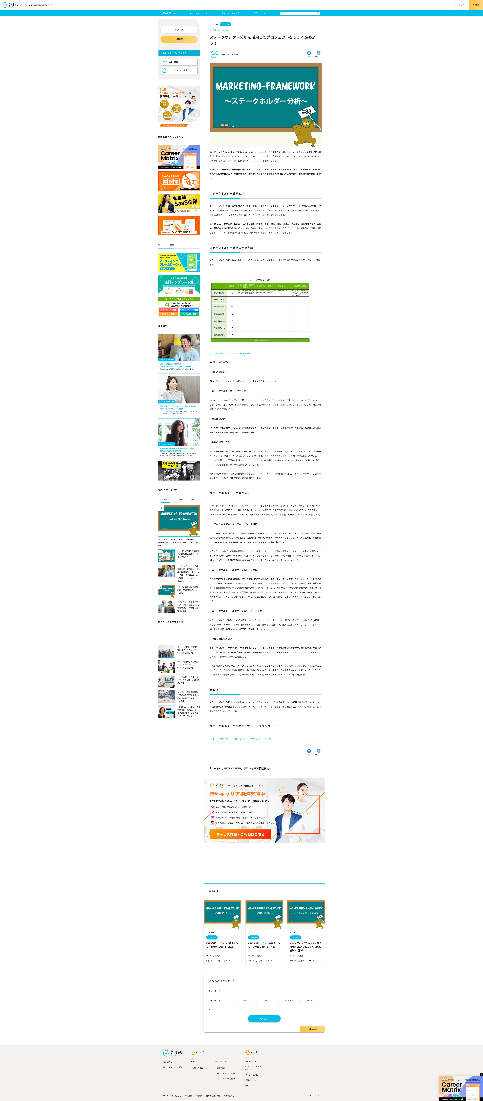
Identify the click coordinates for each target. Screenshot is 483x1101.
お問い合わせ (229, 1096)
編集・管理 (173, 62)
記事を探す (168, 13)
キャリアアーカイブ (198, 13)
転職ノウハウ (250, 1080)
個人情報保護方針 (213, 1096)
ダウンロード (259, 13)
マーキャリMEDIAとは (172, 1096)
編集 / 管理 (221, 1068)
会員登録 (476, 5)
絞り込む (264, 1018)
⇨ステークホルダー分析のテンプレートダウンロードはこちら (241, 738)
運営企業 (188, 1096)
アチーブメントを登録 (226, 1078)
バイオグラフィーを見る (178, 70)
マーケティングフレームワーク (218, 961)
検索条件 (313, 1029)
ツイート (318, 56)
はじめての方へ (251, 1061)
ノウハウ (212, 937)
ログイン (462, 5)
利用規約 (198, 1096)
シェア (309, 56)
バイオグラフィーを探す (173, 1067)
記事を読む (167, 1061)
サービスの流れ (251, 1075)
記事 (166, 499)
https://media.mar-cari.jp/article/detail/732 (230, 353)
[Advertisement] (179, 637)
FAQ (247, 1085)
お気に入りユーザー (200, 1068)
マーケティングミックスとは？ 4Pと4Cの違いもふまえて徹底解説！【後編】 (307, 947)
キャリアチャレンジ (230, 13)
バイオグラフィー (186, 499)
